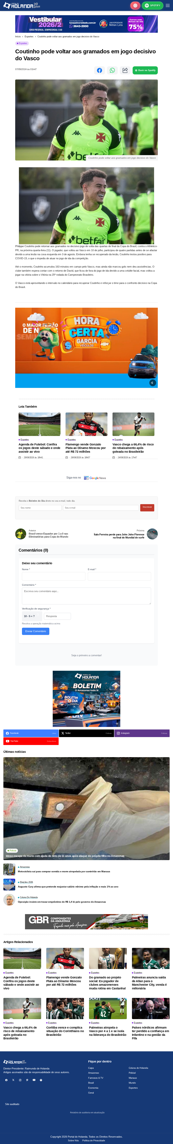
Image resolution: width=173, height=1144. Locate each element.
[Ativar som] (152, 382)
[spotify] (41, 1080)
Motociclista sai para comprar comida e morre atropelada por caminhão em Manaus (64, 871)
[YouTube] (34, 1080)
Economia (93, 1087)
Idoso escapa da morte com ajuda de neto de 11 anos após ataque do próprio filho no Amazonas (65, 856)
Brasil (91, 1082)
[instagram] (20, 1080)
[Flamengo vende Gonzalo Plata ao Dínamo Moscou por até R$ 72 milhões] (86, 424)
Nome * (26, 569)
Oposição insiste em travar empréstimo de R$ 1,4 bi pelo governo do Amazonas (62, 901)
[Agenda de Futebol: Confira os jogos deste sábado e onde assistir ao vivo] (39, 424)
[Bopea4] (21, 5)
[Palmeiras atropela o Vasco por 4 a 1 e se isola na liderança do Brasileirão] (108, 1008)
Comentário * (29, 584)
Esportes (29, 36)
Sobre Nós (73, 1140)
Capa (91, 1068)
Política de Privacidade (93, 1140)
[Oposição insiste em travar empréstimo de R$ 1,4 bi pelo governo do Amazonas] (9, 900)
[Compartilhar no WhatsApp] (112, 70)
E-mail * (92, 569)
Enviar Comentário (35, 631)
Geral (91, 1092)
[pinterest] (27, 1080)
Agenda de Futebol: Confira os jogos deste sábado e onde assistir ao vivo (39, 448)
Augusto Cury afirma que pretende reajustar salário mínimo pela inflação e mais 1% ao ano (68, 886)
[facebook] (6, 1080)
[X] (13, 1080)
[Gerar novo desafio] (37, 616)
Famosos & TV (95, 1077)
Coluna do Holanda (138, 1068)
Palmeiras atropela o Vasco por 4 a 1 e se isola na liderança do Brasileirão (107, 1031)
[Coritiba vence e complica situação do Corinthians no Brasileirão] (65, 1008)
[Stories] (135, 6)
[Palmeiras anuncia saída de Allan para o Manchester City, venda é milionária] (151, 958)
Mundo (132, 1082)
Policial (132, 1072)
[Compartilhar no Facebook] (99, 70)
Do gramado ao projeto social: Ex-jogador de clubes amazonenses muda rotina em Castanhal (107, 983)
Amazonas (93, 1072)
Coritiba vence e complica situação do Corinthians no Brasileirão (65, 1031)
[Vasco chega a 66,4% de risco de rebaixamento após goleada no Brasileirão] (133, 424)
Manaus (133, 1077)
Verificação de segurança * (36, 608)
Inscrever (147, 507)
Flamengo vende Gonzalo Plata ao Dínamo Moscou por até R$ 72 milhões (86, 448)
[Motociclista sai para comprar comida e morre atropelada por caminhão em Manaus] (9, 869)
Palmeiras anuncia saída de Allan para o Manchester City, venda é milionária (149, 983)
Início (18, 36)
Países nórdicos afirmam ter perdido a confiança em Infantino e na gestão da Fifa (150, 1033)
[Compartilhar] (125, 70)
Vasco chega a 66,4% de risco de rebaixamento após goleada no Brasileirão (133, 448)
